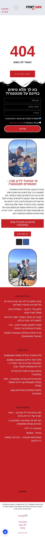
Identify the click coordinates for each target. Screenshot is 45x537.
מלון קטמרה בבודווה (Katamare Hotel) (22, 355)
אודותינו (22, 491)
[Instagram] (19, 242)
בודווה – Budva (33, 433)
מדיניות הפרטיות (16, 123)
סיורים (5, 12)
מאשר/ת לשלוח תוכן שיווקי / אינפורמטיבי (22, 118)
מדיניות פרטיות (22, 533)
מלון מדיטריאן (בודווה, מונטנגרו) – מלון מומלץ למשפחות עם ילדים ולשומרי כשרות (22, 382)
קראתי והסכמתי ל (24, 123)
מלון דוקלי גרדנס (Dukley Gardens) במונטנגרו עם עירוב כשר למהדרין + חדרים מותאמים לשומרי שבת (24, 363)
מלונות (5, 9)
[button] (16, 7)
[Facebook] (26, 242)
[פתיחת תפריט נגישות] (5, 532)
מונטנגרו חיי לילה (32, 428)
